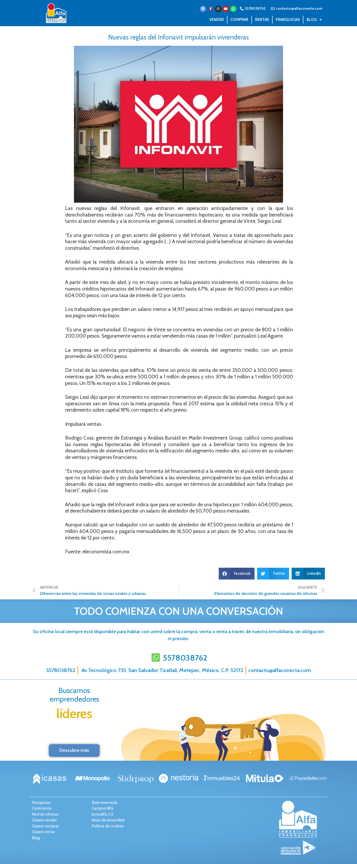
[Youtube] (226, 9)
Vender (216, 19)
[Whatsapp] (233, 9)
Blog (312, 19)
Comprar (239, 19)
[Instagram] (218, 9)
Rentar (262, 19)
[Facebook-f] (211, 9)
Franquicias (288, 19)
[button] (237, 573)
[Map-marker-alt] (203, 9)
